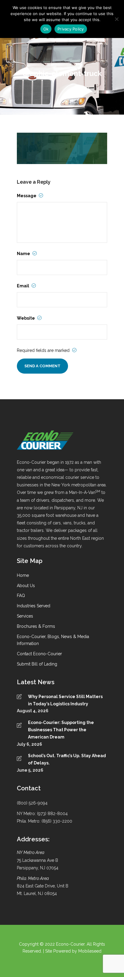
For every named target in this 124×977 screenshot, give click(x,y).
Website (26, 318)
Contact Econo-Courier (39, 653)
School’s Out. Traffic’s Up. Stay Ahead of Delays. (67, 759)
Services (25, 616)
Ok (46, 29)
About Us (26, 585)
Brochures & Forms (36, 626)
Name (24, 253)
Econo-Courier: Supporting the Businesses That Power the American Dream (61, 729)
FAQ (21, 595)
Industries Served (33, 605)
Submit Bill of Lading (37, 664)
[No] (116, 19)
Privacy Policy (70, 29)
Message (27, 195)
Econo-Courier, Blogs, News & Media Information (53, 640)
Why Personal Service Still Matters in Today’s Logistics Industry (65, 700)
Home (23, 575)
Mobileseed (89, 951)
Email (23, 285)
